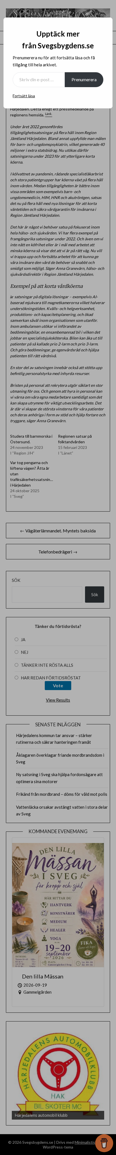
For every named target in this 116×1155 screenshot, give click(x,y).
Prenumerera (84, 79)
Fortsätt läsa (24, 95)
